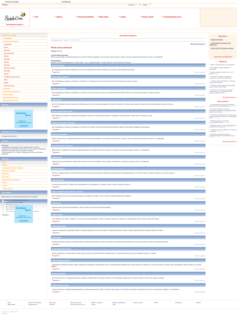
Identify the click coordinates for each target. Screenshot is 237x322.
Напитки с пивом (9, 68)
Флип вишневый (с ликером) (62, 145)
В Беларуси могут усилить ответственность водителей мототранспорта (223, 125)
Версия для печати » (198, 44)
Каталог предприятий (85, 17)
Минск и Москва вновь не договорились (222, 64)
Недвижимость (33, 304)
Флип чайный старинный (61, 260)
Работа (123, 17)
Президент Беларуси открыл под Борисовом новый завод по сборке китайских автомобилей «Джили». (222, 110)
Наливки (7, 65)
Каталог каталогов (75, 302)
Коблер (6, 56)
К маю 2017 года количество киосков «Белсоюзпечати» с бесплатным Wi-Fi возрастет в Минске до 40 (221, 91)
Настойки (7, 71)
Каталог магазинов (97, 302)
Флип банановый (58, 168)
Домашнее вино (9, 53)
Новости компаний (8, 171)
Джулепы (7, 50)
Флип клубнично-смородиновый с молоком (67, 191)
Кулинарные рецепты (56, 40)
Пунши (6, 74)
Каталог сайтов (147, 17)
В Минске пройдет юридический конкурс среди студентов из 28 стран (222, 86)
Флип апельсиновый (59, 134)
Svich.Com (6, 312)
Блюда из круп (8, 94)
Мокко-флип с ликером (60, 77)
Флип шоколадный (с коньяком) (63, 122)
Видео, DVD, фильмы (35, 302)
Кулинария (8, 38)
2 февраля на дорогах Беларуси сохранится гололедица (223, 130)
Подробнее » (56, 72)
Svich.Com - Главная (9, 35)
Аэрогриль (6, 88)
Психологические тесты (172, 17)
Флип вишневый (58, 180)
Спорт (4, 186)
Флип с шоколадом (59, 88)
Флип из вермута (58, 65)
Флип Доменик (57, 214)
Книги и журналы (217, 39)
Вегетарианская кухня (10, 97)
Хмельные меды (9, 85)
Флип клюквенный (59, 273)
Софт (114, 304)
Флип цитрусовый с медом (61, 249)
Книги (156, 302)
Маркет (198, 302)
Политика (5, 177)
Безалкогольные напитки (11, 91)
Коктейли (7, 59)
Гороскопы (52, 302)
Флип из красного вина (60, 285)
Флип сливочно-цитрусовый (62, 111)
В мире (4, 165)
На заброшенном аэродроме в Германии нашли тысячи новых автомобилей (223, 105)
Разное (4, 183)
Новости (59, 17)
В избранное (66, 1)
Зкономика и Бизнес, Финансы (12, 168)
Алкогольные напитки (10, 41)
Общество (5, 174)
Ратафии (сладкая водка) (12, 76)
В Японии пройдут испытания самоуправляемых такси (220, 121)
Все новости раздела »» (230, 97)
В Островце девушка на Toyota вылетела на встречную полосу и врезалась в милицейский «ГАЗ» (222, 116)
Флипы (6, 82)
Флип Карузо (56, 100)
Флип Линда (56, 203)
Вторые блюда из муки (10, 100)
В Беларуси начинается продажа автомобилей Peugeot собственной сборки (222, 135)
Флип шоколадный (59, 226)
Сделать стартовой (12, 1)
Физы (6, 79)
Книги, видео (104, 17)
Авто (36, 17)
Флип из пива (57, 157)
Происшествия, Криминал (11, 180)
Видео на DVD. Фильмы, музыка (222, 48)
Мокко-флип (56, 237)
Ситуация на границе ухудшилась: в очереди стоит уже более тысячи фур (220, 77)
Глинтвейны (8, 44)
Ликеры (6, 62)
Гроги (6, 47)
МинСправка (11, 304)
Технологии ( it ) (7, 188)
